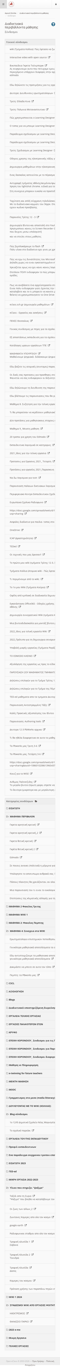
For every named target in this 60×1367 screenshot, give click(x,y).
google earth (17, 1225)
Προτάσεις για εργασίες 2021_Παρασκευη (32, 469)
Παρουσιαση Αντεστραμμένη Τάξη (29, 705)
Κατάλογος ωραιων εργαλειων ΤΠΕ (29, 345)
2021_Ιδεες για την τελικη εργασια (29, 453)
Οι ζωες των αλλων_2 (22, 1208)
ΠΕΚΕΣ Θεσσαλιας (20, 320)
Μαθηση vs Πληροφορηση (23, 1065)
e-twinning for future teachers (25, 1073)
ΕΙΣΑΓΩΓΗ (14, 808)
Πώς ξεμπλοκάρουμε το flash (26, 246)
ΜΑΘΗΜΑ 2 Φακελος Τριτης (25, 906)
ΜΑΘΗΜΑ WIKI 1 (18, 914)
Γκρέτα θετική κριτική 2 (23, 849)
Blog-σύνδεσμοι (19, 1114)
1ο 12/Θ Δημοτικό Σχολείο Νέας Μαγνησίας (33, 1122)
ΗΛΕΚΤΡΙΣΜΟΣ (18, 1313)
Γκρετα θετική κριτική (22, 841)
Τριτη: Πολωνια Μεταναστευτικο (28, 109)
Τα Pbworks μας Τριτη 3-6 (24, 745)
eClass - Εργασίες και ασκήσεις (27, 312)
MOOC (12, 1089)
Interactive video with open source (29, 57)
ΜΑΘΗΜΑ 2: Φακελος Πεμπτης (26, 922)
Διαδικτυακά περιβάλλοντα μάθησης (34, 13)
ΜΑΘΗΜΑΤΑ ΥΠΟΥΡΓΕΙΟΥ (24, 353)
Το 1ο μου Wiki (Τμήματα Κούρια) (28, 587)
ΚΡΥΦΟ (13, 1032)
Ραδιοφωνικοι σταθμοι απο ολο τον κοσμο (33, 1233)
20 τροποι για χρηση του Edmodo (28, 436)
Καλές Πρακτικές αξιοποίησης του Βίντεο (32, 713)
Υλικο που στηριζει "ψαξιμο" (27, 1187)
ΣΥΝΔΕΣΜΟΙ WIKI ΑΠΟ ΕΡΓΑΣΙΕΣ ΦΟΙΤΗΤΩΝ (34, 1305)
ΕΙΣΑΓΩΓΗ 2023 (17, 1163)
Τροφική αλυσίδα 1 (20, 1241)
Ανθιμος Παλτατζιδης (22, 781)
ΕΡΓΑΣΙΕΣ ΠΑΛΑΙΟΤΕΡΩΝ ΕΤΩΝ (26, 1024)
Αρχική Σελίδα (10, 13)
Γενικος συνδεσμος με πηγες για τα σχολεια (34, 329)
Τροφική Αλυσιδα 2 (20, 1254)
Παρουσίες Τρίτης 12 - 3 (23, 217)
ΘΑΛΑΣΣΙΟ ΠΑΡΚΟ (20, 1321)
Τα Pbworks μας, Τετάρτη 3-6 (26, 754)
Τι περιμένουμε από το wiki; (25, 579)
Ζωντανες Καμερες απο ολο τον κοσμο (31, 1217)
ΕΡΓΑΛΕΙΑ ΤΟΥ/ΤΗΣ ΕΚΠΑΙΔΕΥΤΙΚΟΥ (28, 1138)
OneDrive (15, 530)
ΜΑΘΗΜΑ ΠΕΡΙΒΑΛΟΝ (22, 816)
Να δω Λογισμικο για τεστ (24, 477)
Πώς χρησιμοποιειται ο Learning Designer (33, 117)
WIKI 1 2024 (15, 1297)
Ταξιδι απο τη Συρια (21, 1195)
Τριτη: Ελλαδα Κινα (21, 101)
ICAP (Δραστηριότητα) (22, 538)
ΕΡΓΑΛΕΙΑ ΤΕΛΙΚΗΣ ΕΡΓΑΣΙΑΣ (25, 1016)
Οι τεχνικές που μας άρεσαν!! (26, 554)
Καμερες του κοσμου (21, 1280)
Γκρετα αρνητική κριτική (23, 824)
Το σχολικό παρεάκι (21, 1130)
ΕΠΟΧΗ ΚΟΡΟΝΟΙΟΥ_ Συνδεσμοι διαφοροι (32, 1056)
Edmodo (15, 857)
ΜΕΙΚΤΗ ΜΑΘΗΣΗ (18, 1081)
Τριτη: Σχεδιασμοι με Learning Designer (32, 150)
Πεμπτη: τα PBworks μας (23, 975)
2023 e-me (14, 1329)
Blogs (12, 999)
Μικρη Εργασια (17, 1337)
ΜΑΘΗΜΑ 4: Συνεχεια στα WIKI (27, 931)
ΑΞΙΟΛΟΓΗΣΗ (16, 991)
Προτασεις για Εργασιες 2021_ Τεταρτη (31, 461)
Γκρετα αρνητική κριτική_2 (24, 832)
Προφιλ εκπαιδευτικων (22, 1146)
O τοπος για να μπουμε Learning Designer (33, 125)
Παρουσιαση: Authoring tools (26, 721)
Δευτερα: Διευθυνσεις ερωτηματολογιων (32, 93)
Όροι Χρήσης (38, 1361)
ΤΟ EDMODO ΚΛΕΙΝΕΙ (22, 655)
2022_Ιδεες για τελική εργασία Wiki (29, 631)
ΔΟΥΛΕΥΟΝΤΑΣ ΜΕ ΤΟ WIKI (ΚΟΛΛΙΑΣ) (30, 1105)
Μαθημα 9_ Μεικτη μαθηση (25, 428)
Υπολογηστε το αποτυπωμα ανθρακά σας (32, 873)
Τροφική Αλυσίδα (19, 1267)
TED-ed (13, 1171)
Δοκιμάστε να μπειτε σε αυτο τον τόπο (31, 966)
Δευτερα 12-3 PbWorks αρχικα (26, 729)
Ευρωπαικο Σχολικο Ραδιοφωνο (27, 502)
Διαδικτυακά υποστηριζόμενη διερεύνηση (33, 1007)
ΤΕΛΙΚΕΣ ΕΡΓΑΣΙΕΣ (19, 1346)
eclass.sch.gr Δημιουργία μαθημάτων (30, 304)
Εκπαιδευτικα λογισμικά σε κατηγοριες (31, 445)
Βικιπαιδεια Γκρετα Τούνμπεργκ (27, 65)
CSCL (11, 983)
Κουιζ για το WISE (20, 773)
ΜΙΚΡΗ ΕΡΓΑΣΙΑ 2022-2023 (23, 1179)
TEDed (14, 546)
